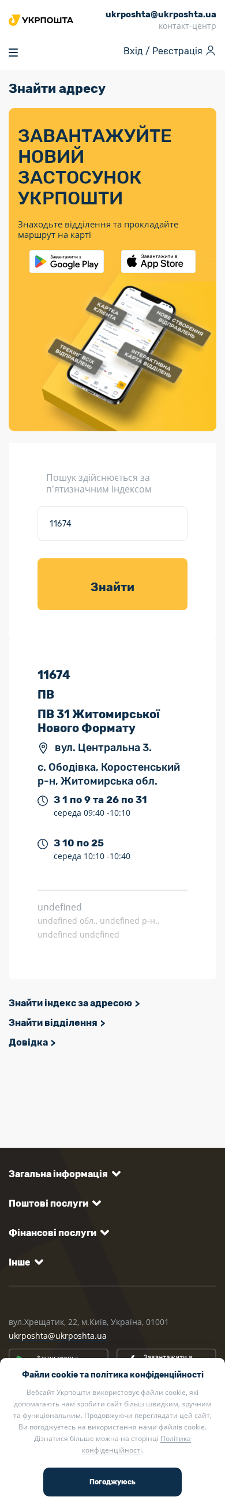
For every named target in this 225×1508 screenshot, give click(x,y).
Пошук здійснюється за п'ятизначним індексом (99, 483)
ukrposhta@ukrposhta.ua (58, 1335)
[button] (63, 1174)
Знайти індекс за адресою (70, 1003)
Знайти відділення (53, 1022)
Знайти (112, 587)
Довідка (28, 1042)
